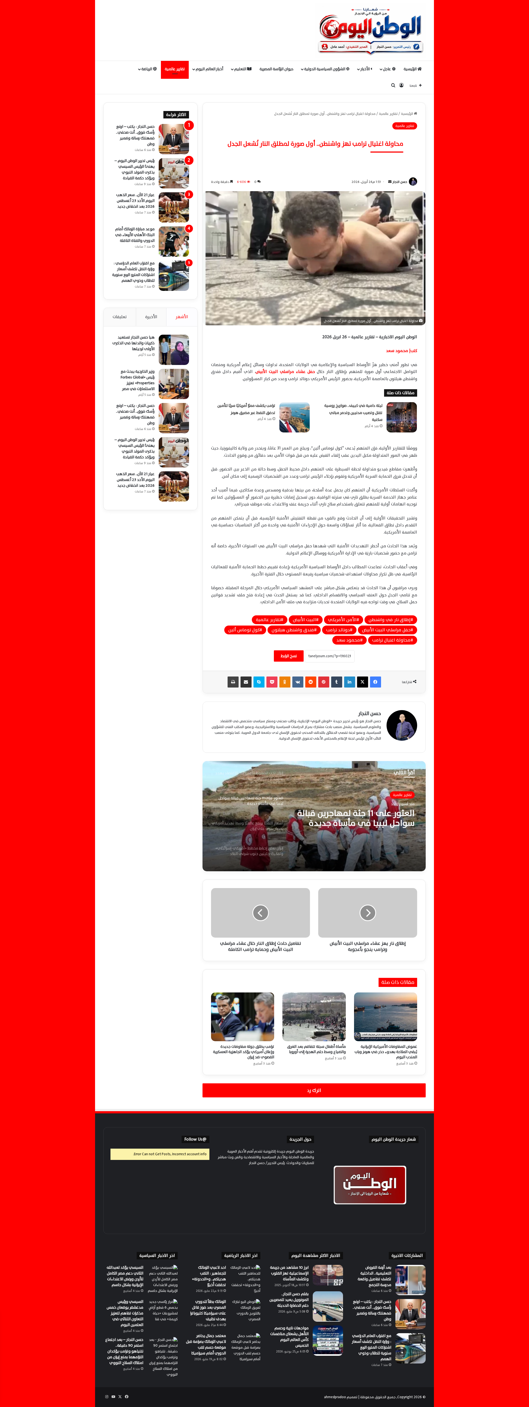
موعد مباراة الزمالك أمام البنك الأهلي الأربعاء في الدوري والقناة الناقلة (135, 235)
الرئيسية (410, 69)
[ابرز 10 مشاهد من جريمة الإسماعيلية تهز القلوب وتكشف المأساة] (328, 1275)
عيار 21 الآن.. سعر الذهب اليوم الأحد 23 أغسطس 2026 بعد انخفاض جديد (135, 201)
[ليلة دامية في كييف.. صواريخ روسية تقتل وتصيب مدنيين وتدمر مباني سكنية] (402, 417)
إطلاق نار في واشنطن (390, 619)
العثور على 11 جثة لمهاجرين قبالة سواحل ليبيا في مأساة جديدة (356, 818)
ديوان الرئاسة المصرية (276, 69)
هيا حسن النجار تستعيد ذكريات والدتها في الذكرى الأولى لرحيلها (133, 343)
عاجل (387, 69)
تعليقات (120, 316)
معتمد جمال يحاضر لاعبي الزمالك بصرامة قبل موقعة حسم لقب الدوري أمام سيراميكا (206, 1344)
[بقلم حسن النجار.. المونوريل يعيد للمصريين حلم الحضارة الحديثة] (328, 1306)
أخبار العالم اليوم (209, 69)
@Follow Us (195, 1139)
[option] (314, 816)
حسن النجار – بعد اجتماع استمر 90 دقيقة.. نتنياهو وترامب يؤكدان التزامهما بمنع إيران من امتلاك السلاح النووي (124, 1351)
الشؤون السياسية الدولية (325, 69)
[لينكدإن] (349, 682)
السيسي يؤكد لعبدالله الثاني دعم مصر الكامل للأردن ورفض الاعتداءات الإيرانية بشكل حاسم (125, 1276)
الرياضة (147, 69)
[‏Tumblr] (336, 682)
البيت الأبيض (304, 619)
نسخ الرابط (289, 656)
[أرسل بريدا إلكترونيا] (390, 182)
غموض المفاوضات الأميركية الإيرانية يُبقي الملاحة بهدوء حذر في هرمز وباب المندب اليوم (386, 1051)
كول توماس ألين (244, 630)
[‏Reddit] (310, 682)
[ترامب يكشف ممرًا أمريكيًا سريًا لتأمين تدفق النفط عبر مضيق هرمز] (294, 417)
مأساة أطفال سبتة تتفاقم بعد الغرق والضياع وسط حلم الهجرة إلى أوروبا (316, 1049)
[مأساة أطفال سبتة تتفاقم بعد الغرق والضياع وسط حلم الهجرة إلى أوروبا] (314, 1016)
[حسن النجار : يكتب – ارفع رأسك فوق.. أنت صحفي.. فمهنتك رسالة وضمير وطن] (174, 139)
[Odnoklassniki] (284, 682)
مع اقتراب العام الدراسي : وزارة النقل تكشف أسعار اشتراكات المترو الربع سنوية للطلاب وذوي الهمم (133, 272)
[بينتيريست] (323, 682)
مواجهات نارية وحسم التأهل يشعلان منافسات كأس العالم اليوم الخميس (289, 1337)
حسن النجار (399, 182)
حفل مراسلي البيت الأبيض (386, 630)
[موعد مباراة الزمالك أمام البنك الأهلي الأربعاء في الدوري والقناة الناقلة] (174, 241)
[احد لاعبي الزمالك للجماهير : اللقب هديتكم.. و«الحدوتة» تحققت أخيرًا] (245, 1280)
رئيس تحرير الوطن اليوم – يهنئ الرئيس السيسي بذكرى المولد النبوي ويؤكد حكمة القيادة (135, 169)
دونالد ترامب (338, 630)
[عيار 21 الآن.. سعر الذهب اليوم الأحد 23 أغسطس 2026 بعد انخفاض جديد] (174, 207)
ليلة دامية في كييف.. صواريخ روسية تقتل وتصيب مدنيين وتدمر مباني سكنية (353, 412)
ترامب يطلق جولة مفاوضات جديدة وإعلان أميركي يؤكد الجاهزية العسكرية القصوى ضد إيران (243, 1051)
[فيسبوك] (375, 682)
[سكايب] (258, 682)
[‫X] (362, 682)
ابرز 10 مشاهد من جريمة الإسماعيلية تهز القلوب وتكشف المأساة (289, 1273)
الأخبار (365, 69)
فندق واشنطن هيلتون (293, 630)
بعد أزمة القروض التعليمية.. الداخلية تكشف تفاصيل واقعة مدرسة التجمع (374, 1276)
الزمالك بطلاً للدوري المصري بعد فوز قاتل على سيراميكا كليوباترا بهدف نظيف (208, 1310)
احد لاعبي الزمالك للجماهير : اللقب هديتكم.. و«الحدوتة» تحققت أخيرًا (209, 1276)
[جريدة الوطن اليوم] (370, 30)
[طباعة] (233, 682)
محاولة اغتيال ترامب (391, 640)
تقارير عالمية (175, 69)
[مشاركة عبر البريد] (246, 682)
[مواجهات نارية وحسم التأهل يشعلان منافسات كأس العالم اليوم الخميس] (328, 1340)
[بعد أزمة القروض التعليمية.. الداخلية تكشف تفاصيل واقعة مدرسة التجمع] (410, 1280)
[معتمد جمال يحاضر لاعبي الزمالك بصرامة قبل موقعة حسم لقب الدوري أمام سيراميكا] (245, 1348)
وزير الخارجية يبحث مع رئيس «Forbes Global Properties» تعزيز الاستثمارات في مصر (138, 380)
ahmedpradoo (335, 1397)
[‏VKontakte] (297, 682)
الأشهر (182, 316)
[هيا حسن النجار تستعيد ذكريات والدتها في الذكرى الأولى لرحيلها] (174, 350)
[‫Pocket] (271, 682)
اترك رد (314, 1090)
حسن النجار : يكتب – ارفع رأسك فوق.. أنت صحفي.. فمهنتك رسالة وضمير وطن (135, 135)
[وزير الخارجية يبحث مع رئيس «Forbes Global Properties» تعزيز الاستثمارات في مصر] (174, 384)
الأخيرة (151, 316)
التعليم (240, 69)
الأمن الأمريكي (342, 619)
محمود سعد (348, 640)
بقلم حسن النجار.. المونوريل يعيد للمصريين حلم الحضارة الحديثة (289, 1300)
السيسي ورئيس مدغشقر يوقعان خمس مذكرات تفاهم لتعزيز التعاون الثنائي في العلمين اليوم (125, 1313)
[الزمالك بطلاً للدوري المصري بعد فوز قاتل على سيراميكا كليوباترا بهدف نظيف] (245, 1314)
